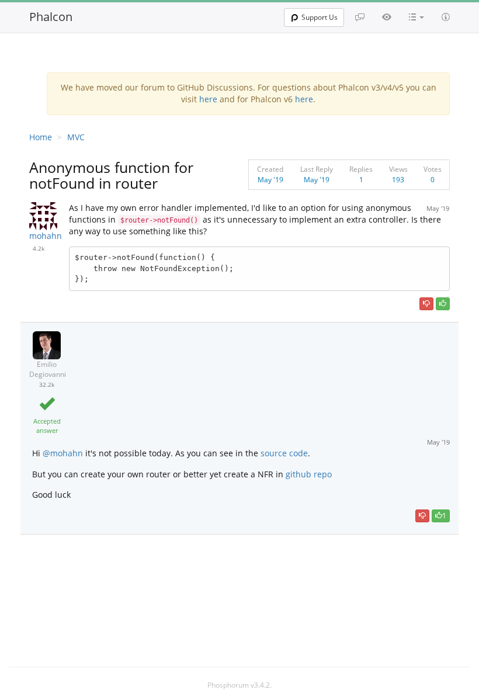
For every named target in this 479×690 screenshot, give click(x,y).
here (208, 99)
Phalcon (50, 17)
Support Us (319, 17)
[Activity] (386, 17)
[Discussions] (359, 17)
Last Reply (316, 169)
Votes (433, 169)
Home (40, 137)
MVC (76, 137)
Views (398, 169)
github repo (309, 474)
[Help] (446, 17)
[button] (416, 17)
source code (284, 453)
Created (270, 169)
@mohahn (61, 453)
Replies (361, 169)
